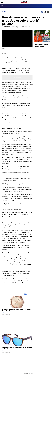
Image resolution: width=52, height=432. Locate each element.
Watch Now (46, 2)
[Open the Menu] (2, 2)
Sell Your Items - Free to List (18, 295)
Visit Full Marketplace (26, 294)
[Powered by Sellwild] (30, 373)
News (4, 11)
